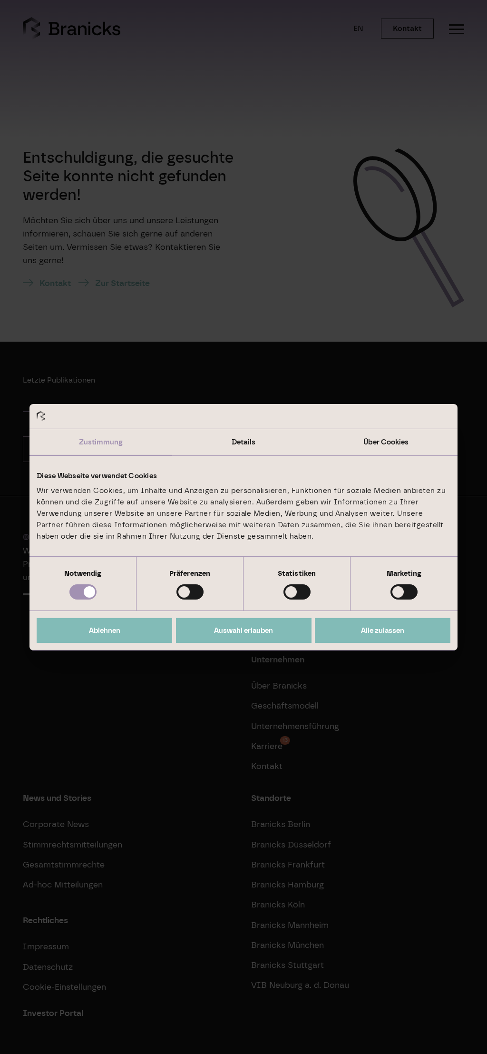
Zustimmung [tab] (101, 442)
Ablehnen (104, 630)
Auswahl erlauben (243, 630)
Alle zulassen (382, 630)
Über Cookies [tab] (386, 442)
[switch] (190, 592)
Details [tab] (243, 442)
